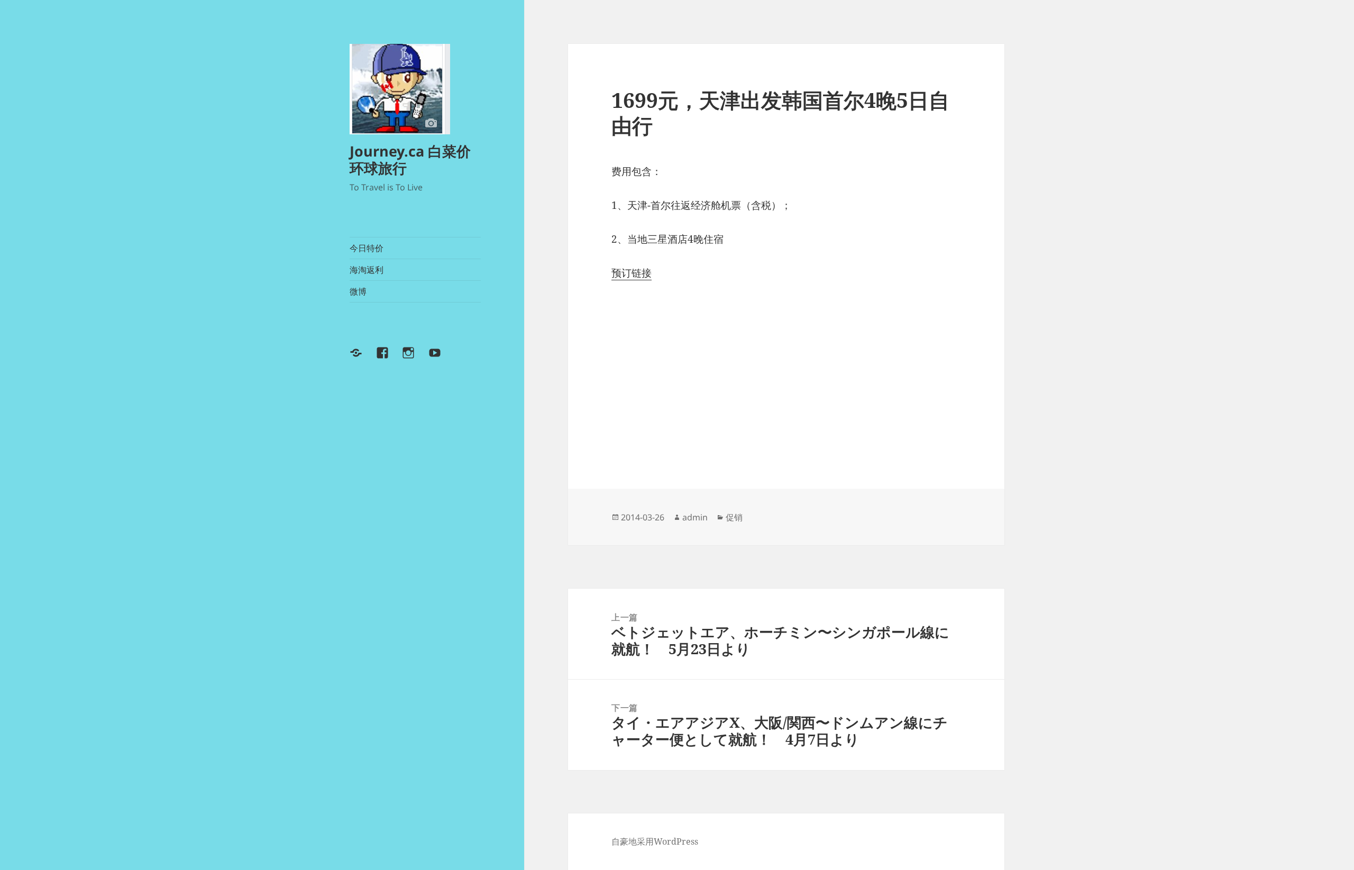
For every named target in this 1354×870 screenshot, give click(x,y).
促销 (734, 517)
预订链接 (631, 273)
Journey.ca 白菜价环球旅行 (410, 159)
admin (695, 517)
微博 (358, 291)
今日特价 (366, 248)
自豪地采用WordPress (654, 841)
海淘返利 (366, 270)
